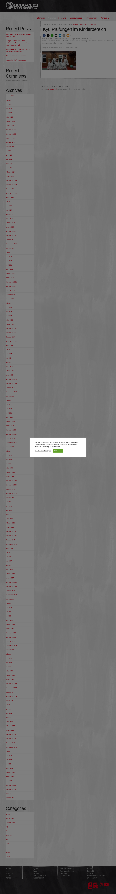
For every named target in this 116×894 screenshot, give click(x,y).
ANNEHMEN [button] (58, 451)
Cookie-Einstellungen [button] (43, 451)
